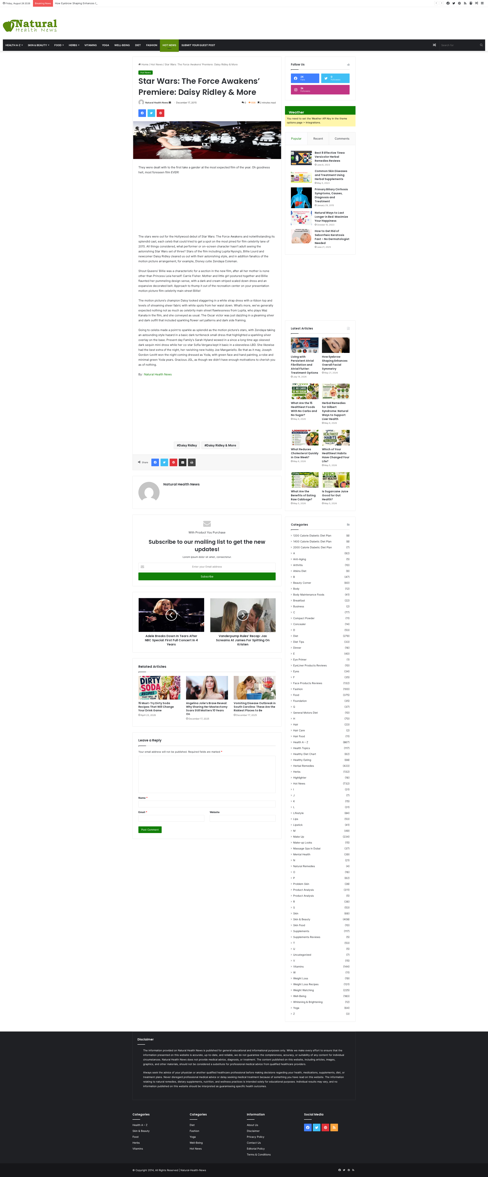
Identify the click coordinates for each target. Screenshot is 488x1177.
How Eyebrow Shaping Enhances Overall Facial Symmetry (89, 3)
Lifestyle (298, 813)
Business (298, 606)
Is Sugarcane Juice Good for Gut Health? (335, 495)
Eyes (296, 671)
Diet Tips (298, 641)
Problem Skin (301, 883)
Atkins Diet (299, 571)
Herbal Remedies (303, 765)
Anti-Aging (299, 559)
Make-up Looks (302, 842)
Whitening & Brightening (308, 1001)
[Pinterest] (160, 113)
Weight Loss (300, 978)
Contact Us (254, 1142)
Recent (318, 138)
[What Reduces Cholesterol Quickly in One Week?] (305, 437)
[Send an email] (170, 102)
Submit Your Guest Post (198, 45)
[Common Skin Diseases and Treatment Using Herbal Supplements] (301, 176)
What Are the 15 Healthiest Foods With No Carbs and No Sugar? (304, 409)
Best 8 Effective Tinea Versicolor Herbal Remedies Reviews (330, 157)
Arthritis (298, 565)
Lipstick (298, 824)
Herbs (73, 45)
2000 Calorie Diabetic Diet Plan (312, 547)
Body (296, 588)
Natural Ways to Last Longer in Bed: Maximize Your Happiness (331, 217)
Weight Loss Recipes (306, 984)
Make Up (298, 836)
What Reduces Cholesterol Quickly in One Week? (304, 453)
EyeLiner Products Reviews (310, 665)
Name (143, 797)
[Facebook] (142, 113)
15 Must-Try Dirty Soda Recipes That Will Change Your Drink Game (156, 706)
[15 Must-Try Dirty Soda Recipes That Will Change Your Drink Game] (159, 688)
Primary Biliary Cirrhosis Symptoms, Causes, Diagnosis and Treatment (331, 195)
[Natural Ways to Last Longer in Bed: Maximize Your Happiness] (301, 218)
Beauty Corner (302, 582)
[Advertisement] (325, 19)
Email (142, 812)
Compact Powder (304, 618)
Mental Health (301, 854)
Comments (342, 138)
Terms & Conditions (259, 1154)
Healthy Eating (302, 759)
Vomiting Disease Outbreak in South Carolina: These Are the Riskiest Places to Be (255, 706)
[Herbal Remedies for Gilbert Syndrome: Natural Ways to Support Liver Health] (336, 391)
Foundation (300, 700)
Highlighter (299, 777)
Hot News (169, 45)
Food (57, 45)
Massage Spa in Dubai (306, 848)
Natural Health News (156, 102)
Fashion (151, 45)
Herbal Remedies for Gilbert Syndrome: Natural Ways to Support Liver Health (335, 411)
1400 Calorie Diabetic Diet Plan (312, 541)
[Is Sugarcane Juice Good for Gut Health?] (336, 480)
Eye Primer (300, 659)
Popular (296, 138)
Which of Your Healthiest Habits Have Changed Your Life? (335, 455)
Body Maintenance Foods (308, 594)
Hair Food (299, 736)
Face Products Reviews (307, 683)
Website (215, 812)
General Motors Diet (305, 712)
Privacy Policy (255, 1136)
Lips (295, 818)
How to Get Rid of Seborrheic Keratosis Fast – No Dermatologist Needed (332, 237)
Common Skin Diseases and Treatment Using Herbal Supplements (331, 175)
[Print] (192, 462)
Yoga (105, 45)
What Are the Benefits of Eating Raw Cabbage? (303, 495)
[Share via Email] (182, 462)
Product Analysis (303, 889)
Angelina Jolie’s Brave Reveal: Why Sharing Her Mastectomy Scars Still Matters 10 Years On (206, 708)
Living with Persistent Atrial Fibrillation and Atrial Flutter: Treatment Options (304, 365)
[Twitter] (151, 113)
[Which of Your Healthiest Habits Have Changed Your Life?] (336, 437)
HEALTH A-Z (13, 45)
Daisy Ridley (188, 445)
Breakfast (299, 600)
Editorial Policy (256, 1148)
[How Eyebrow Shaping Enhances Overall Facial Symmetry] (336, 345)
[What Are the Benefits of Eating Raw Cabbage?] (305, 480)
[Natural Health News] (30, 23)
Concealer (299, 624)
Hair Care (299, 730)
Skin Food (299, 925)
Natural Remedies (304, 866)
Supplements (301, 931)
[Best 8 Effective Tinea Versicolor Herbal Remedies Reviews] (301, 158)
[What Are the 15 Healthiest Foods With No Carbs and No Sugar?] (305, 391)
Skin (295, 913)
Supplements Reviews (306, 937)
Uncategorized (302, 954)
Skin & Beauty (37, 45)
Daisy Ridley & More (221, 445)
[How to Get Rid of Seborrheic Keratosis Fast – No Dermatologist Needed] (301, 236)
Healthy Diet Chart (304, 754)
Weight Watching (303, 990)
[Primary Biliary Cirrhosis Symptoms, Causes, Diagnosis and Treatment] (301, 197)
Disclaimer (253, 1130)
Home (144, 64)
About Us (252, 1125)
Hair (295, 724)
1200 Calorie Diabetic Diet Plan (312, 535)
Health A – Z (300, 742)
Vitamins (90, 45)
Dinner (297, 647)
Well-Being (122, 45)
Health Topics (301, 748)
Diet (138, 45)
